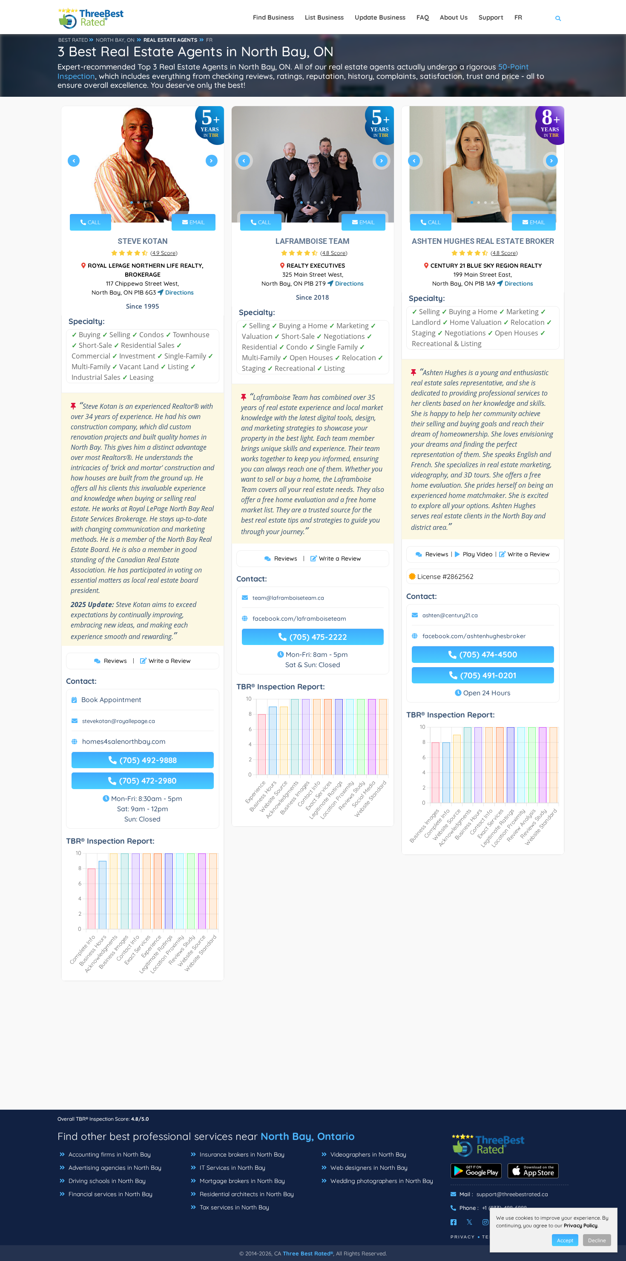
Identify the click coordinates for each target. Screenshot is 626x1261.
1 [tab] (131, 202)
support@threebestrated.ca (512, 1194)
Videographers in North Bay (367, 1154)
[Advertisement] (313, 1049)
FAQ (422, 17)
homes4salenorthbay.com (124, 741)
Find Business (273, 17)
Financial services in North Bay (109, 1194)
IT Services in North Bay (231, 1167)
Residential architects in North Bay (246, 1194)
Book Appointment (111, 699)
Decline (597, 1240)
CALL (93, 222)
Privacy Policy (580, 1225)
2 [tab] (138, 202)
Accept (565, 1240)
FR (209, 40)
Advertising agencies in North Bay (114, 1167)
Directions (179, 292)
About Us (454, 17)
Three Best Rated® (308, 1253)
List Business (324, 17)
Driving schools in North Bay (106, 1181)
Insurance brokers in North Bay (241, 1154)
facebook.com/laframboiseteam (299, 618)
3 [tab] (145, 202)
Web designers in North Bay (368, 1167)
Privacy (463, 1237)
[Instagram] (485, 1222)
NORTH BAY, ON (115, 40)
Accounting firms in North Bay (109, 1154)
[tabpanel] (142, 164)
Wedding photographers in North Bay (381, 1181)
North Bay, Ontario (308, 1136)
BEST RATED (73, 40)
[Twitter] (469, 1222)
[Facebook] (454, 1222)
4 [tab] (152, 202)
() (164, 252)
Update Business (380, 17)
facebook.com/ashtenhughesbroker (474, 636)
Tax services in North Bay (233, 1207)
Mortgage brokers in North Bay (241, 1181)
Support (491, 17)
